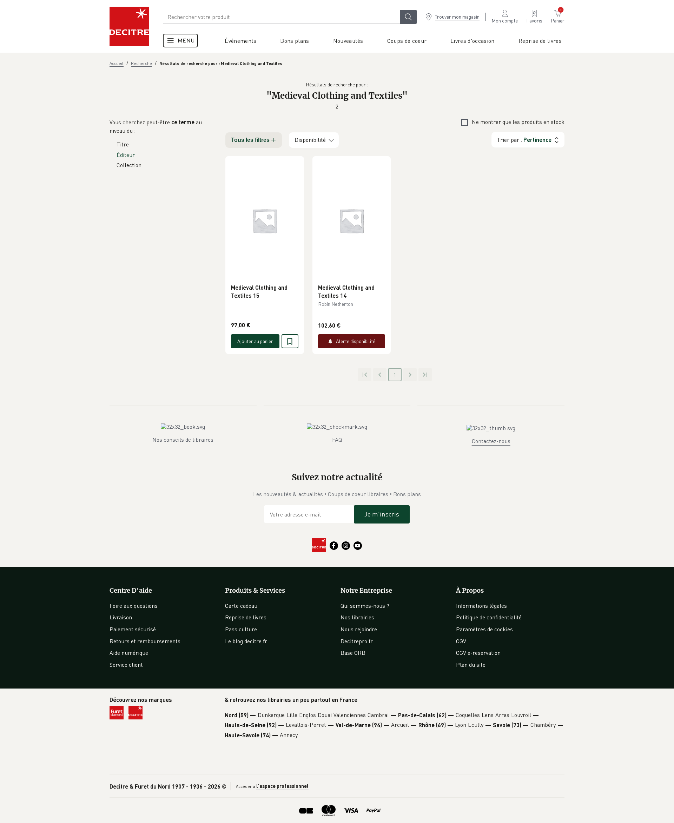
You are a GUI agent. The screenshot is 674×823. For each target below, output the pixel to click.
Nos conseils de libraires (182, 439)
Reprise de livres (245, 617)
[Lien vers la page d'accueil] (129, 26)
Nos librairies (357, 617)
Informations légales (481, 605)
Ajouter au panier (255, 341)
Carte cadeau (241, 605)
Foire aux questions (134, 605)
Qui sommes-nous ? (365, 605)
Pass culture (241, 629)
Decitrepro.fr (357, 641)
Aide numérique (129, 652)
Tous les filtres (250, 140)
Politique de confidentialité (489, 617)
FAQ (337, 439)
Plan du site (470, 664)
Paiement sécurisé (133, 629)
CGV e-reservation (478, 652)
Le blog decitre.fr (246, 641)
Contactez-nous (491, 441)
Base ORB (353, 652)
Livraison (121, 617)
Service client (126, 664)
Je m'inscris (381, 514)
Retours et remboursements (145, 641)
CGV (461, 641)
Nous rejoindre (359, 629)
